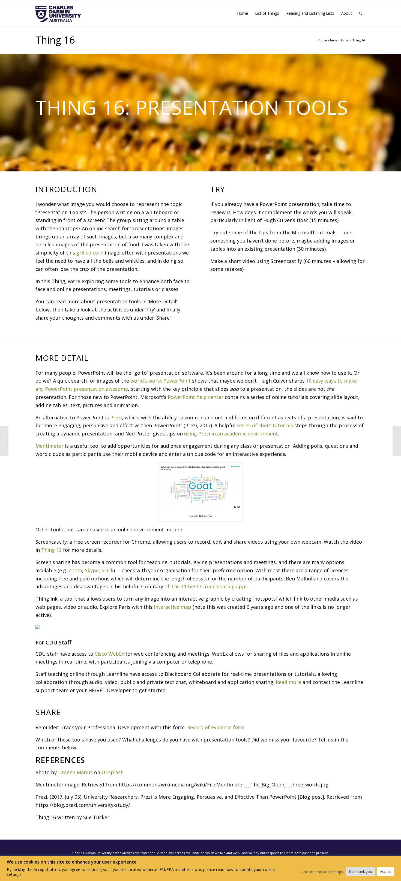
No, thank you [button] (360, 871)
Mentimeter (49, 446)
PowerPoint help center (195, 397)
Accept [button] (385, 871)
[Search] (360, 13)
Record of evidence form (216, 727)
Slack (107, 570)
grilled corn (89, 252)
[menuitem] (243, 13)
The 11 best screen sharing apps (209, 586)
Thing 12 (51, 550)
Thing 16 (55, 40)
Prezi (116, 417)
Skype (92, 570)
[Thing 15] (4, 441)
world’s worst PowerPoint (160, 380)
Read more (288, 682)
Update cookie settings (322, 871)
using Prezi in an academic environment (231, 433)
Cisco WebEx (109, 653)
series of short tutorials (265, 425)
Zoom (75, 570)
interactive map (172, 607)
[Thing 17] (397, 441)
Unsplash (112, 772)
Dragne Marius (75, 772)
